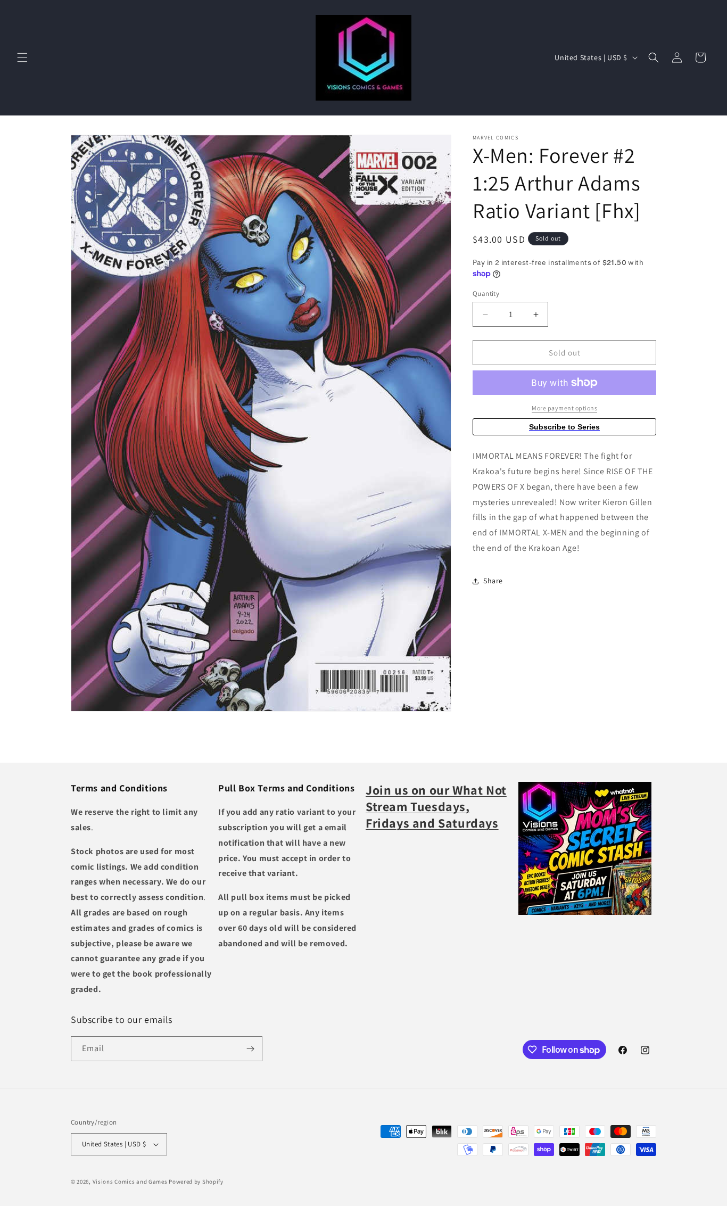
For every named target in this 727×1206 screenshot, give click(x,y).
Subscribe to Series (564, 427)
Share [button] (493, 580)
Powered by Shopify (196, 1181)
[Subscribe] (250, 1048)
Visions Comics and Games (130, 1181)
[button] (22, 57)
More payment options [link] (564, 408)
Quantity (486, 293)
